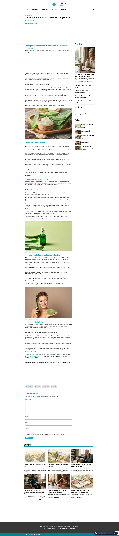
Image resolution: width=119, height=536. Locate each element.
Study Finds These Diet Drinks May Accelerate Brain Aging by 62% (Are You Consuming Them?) (84, 113)
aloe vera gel (61, 356)
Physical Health (63, 9)
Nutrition (54, 9)
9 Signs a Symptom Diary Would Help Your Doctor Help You (87, 126)
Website (27, 428)
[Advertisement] (48, 35)
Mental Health (45, 9)
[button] (93, 9)
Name (27, 416)
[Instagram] (28, 9)
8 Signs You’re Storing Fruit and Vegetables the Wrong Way (87, 137)
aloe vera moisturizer (34, 356)
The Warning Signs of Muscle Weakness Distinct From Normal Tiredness (34, 492)
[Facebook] (89, 534)
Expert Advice (35, 9)
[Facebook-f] (25, 9)
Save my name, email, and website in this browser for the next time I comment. (45, 434)
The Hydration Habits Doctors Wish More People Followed (87, 148)
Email (27, 422)
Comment (28, 399)
